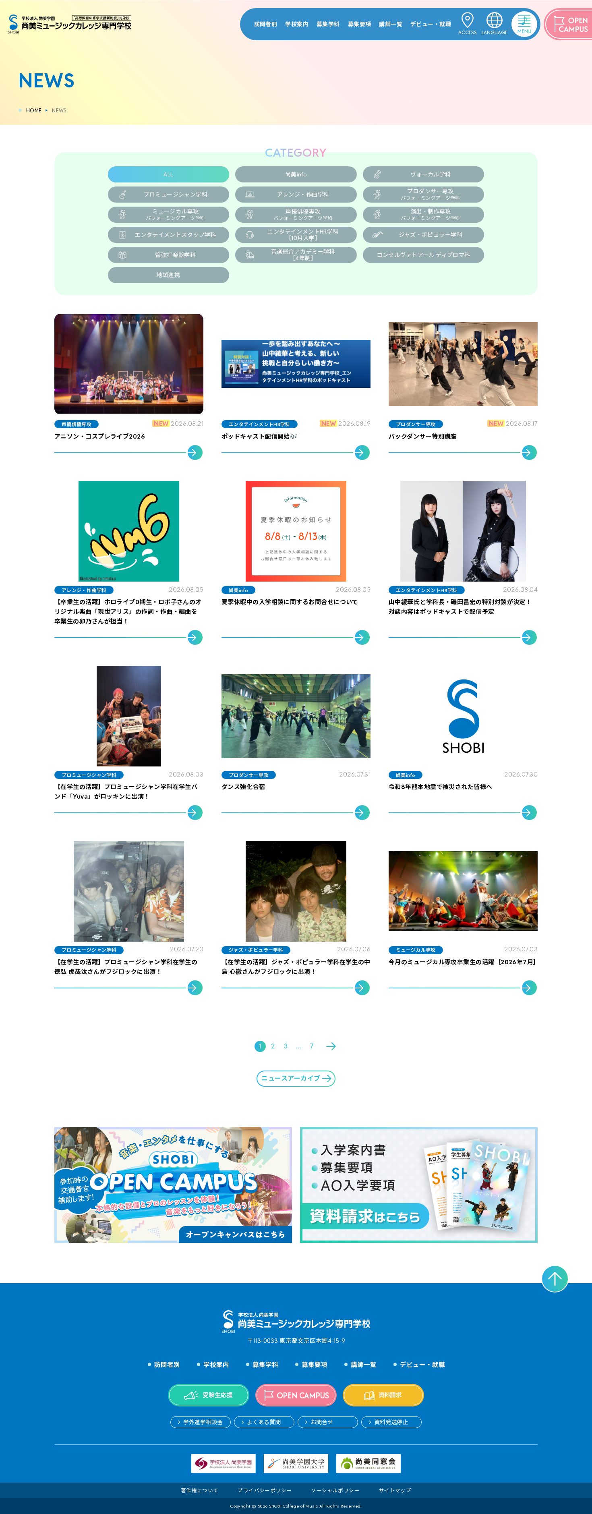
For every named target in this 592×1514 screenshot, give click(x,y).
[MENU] (513, 18)
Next (331, 1046)
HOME (33, 110)
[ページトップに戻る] (555, 1278)
